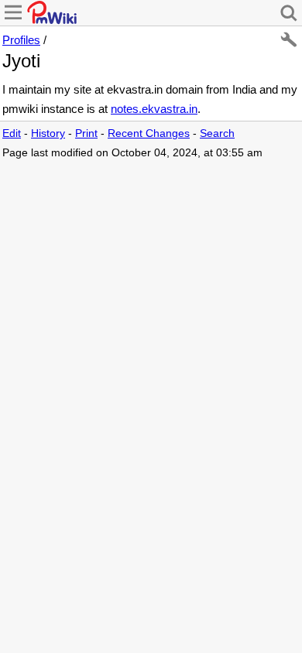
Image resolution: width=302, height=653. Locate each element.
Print (86, 133)
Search (217, 133)
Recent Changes (149, 133)
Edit (11, 133)
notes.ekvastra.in (154, 108)
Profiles (21, 39)
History (48, 133)
